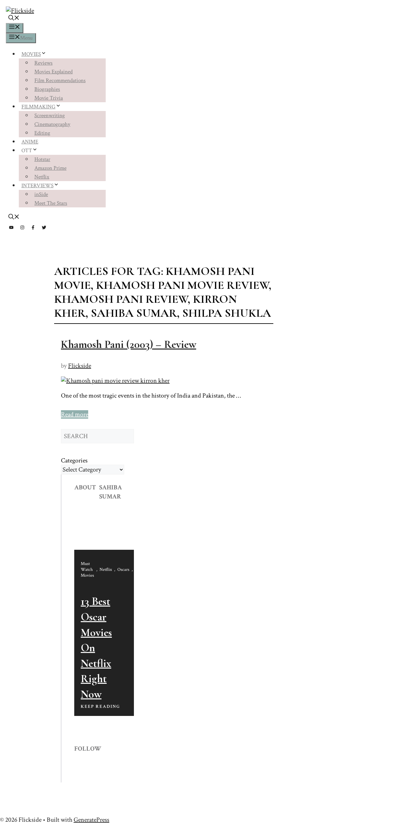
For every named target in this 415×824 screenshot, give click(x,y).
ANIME (29, 141)
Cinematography (52, 124)
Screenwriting (49, 115)
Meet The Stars (50, 203)
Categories (74, 460)
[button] (14, 18)
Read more (74, 414)
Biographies (47, 89)
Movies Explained (53, 71)
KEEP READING (100, 706)
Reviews (43, 63)
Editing (42, 133)
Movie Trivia (48, 98)
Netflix (41, 176)
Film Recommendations (60, 80)
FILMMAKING (38, 106)
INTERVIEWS (37, 185)
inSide (41, 194)
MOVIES (31, 54)
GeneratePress (91, 820)
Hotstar (42, 159)
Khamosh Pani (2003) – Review (128, 344)
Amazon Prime (50, 168)
